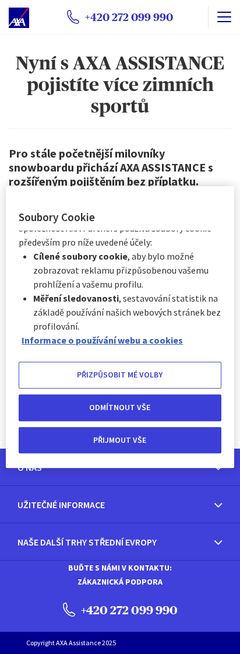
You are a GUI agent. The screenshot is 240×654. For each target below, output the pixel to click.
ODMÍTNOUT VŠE (119, 407)
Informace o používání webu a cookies (102, 341)
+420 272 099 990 (128, 610)
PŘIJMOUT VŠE (119, 440)
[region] (120, 327)
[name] (224, 17)
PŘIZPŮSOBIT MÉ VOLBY (120, 375)
